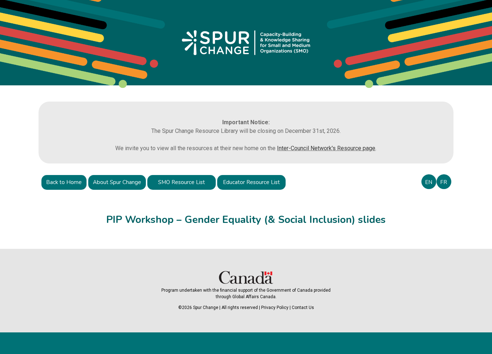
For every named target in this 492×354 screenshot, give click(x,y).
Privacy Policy (275, 307)
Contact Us (303, 307)
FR (443, 182)
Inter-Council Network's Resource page (326, 148)
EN (428, 182)
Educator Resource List (251, 182)
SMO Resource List (181, 182)
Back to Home (64, 182)
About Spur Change (117, 182)
